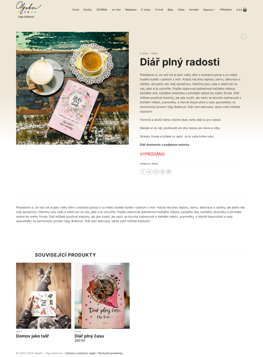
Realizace (131, 9)
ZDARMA (101, 9)
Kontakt (194, 9)
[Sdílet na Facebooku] (143, 172)
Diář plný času (89, 336)
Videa (181, 9)
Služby (88, 9)
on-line (116, 9)
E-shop (145, 9)
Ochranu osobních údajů (80, 353)
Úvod (75, 9)
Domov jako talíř (32, 336)
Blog (170, 9)
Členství (208, 9)
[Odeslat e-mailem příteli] (156, 172)
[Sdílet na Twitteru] (149, 172)
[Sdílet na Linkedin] (169, 172)
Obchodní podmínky (110, 353)
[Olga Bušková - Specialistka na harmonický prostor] (28, 9)
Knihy (154, 53)
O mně (159, 9)
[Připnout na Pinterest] (162, 172)
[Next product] (243, 36)
